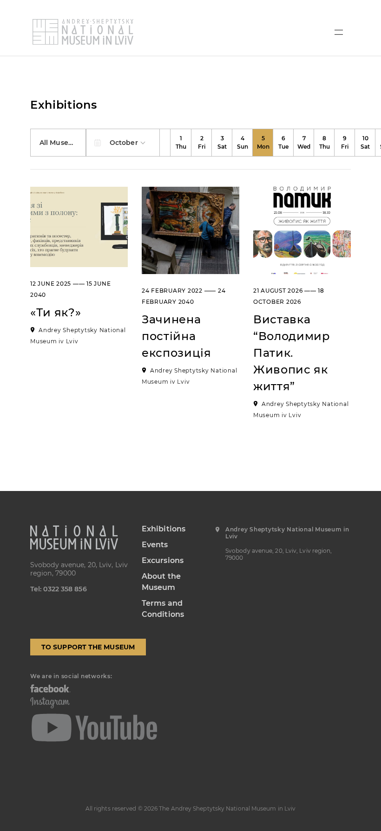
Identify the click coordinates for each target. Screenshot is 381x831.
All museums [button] (62, 142)
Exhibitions (163, 528)
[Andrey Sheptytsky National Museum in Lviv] (83, 32)
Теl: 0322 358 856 (58, 589)
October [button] (125, 142)
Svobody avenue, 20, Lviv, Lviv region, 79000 (79, 569)
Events (155, 544)
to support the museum (88, 647)
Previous (165, 143)
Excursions (163, 560)
